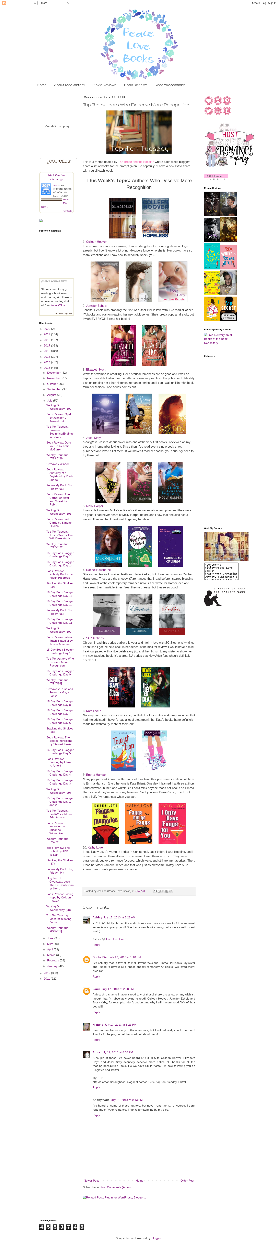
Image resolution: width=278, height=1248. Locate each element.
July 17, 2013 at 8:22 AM (119, 917)
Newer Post (91, 1180)
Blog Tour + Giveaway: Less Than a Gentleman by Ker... (60, 883)
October (52, 383)
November (54, 378)
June (50, 938)
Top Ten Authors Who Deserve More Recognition (60, 662)
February (53, 960)
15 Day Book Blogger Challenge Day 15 (60, 554)
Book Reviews (135, 84)
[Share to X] (163, 891)
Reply (96, 944)
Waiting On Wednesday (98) (58, 908)
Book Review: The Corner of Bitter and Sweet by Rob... (58, 499)
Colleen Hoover (96, 241)
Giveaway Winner (57, 464)
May (50, 943)
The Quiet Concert (117, 939)
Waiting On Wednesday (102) (59, 407)
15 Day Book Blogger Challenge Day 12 (60, 603)
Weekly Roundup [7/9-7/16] (57, 681)
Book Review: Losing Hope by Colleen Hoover (59, 897)
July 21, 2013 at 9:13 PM (127, 1099)
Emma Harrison (96, 774)
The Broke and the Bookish (136, 161)
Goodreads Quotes (63, 313)
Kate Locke (93, 711)
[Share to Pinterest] (171, 891)
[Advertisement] (220, 459)
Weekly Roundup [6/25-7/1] (57, 929)
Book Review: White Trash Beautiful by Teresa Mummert (59, 641)
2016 (47, 351)
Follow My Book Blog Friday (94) (59, 870)
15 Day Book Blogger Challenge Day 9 (60, 672)
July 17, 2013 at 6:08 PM (117, 1052)
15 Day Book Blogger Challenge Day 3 (60, 782)
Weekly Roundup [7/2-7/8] (57, 840)
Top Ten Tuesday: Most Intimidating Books (58, 919)
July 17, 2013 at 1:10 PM (125, 957)
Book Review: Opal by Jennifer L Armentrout (58, 418)
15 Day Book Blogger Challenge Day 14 (60, 563)
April (50, 949)
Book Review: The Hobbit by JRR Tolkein (58, 851)
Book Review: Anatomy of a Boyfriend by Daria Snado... (59, 474)
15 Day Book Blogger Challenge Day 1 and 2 (60, 802)
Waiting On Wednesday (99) (58, 791)
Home (41, 84)
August (52, 394)
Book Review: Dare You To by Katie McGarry (58, 446)
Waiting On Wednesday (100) (59, 630)
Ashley (97, 917)
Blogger (156, 1238)
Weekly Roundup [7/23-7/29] (57, 456)
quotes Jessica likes (54, 280)
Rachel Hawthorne (98, 570)
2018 (47, 340)
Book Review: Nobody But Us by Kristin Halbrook (59, 574)
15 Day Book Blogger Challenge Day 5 (60, 751)
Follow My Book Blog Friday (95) (59, 612)
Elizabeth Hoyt (95, 369)
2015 (47, 356)
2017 (47, 345)
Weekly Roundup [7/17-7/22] (57, 545)
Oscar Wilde (57, 305)
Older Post (187, 1180)
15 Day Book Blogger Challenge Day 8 (60, 703)
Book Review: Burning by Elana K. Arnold (58, 762)
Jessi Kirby (93, 437)
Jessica (57, 184)
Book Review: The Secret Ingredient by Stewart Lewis (59, 741)
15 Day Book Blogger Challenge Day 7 (60, 712)
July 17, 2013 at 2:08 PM (118, 989)
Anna (96, 1052)
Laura (97, 989)
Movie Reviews (104, 84)
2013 (47, 367)
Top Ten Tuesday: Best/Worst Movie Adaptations (59, 814)
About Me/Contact (69, 84)
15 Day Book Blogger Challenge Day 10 (60, 651)
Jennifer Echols (96, 305)
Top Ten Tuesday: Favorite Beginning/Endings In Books (59, 431)
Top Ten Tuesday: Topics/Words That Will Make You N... (59, 535)
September (54, 389)
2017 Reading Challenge (57, 177)
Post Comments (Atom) (116, 1187)
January (52, 966)
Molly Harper (94, 506)
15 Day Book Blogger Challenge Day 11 (60, 621)
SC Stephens (95, 638)
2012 (47, 973)
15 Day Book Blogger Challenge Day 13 (60, 594)
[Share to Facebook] (167, 891)
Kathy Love (95, 847)
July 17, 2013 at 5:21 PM (120, 1024)
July (50, 400)
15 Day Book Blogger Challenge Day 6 (60, 721)
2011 (47, 978)
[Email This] (155, 891)
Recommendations (170, 84)
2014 (47, 362)
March (51, 955)
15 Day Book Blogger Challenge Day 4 (60, 773)
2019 (47, 334)
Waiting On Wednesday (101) (59, 512)
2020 (47, 328)
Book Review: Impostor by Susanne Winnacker (55, 828)
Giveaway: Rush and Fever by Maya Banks (59, 692)
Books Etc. (100, 957)
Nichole (98, 1024)
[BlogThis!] (159, 891)
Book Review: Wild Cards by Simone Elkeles (59, 523)
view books (67, 210)
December (54, 372)
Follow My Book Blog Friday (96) (59, 487)
